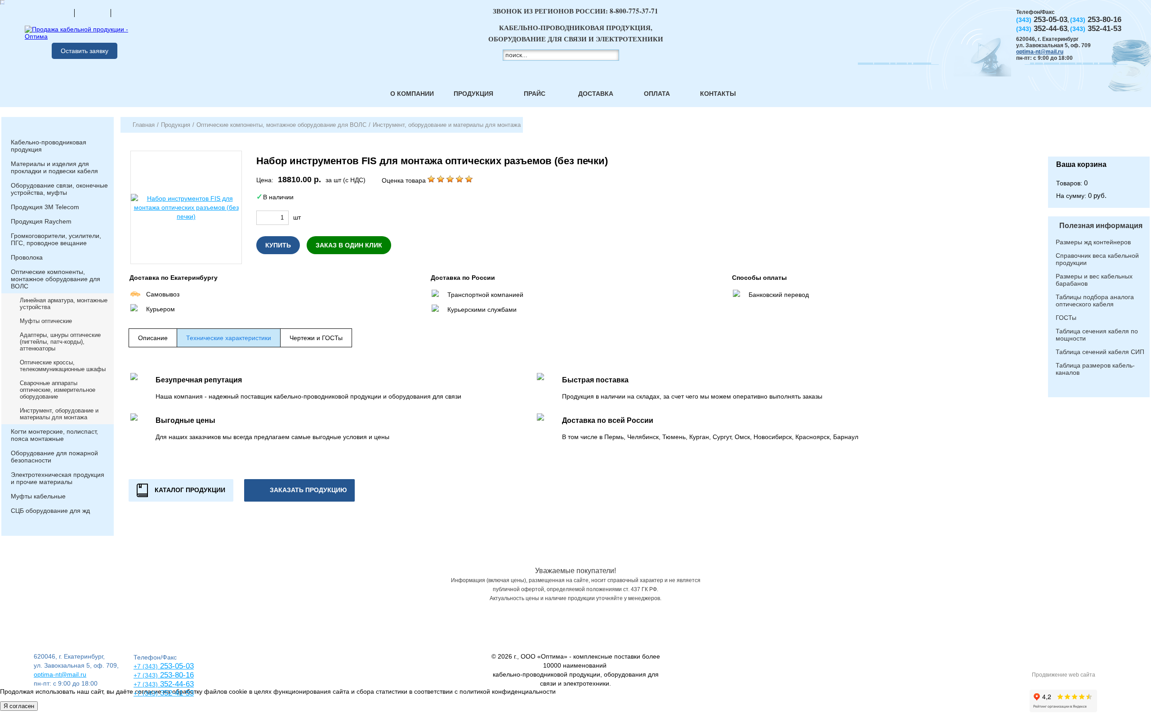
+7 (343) (146, 693)
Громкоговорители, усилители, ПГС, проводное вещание (56, 239)
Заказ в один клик (349, 245)
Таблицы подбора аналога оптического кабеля (1095, 300)
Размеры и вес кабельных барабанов (1094, 280)
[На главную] (56, 12)
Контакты (718, 93)
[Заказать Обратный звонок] (1099, 137)
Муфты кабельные (38, 496)
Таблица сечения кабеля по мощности (1097, 335)
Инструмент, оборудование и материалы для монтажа (59, 414)
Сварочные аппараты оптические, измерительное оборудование (57, 390)
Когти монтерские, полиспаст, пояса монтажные (54, 435)
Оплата (657, 93)
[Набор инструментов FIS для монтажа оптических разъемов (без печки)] (186, 207)
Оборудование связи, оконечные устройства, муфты (59, 189)
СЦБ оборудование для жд (50, 510)
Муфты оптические (46, 321)
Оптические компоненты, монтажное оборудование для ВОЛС (55, 279)
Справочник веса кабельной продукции (1097, 259)
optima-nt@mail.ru (1039, 52)
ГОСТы (1066, 317)
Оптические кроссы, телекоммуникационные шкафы (63, 365)
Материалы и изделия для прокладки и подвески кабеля (54, 167)
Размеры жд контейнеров (1093, 242)
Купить (278, 245)
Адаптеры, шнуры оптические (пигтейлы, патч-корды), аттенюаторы (60, 342)
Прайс (534, 93)
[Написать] (129, 12)
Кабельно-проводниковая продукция (48, 146)
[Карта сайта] (93, 12)
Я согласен (19, 706)
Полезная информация (1100, 225)
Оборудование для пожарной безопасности (54, 456)
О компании (412, 93)
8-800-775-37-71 (634, 11)
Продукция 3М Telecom (45, 207)
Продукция (473, 93)
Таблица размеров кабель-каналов (1095, 369)
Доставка (595, 93)
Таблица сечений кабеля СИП (1100, 351)
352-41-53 (176, 693)
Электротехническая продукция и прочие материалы (57, 478)
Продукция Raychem (41, 221)
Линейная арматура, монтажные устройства (63, 303)
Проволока (27, 257)
